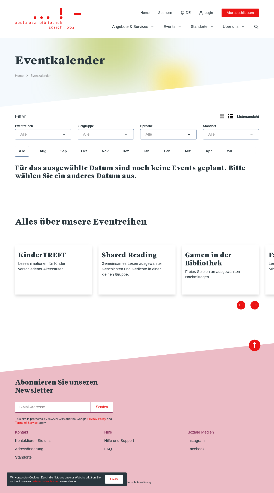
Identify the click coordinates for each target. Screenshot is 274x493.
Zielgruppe (86, 126)
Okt (84, 151)
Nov (105, 151)
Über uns (230, 26)
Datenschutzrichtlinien (45, 481)
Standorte (199, 26)
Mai (229, 151)
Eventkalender (40, 75)
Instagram (196, 440)
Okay (114, 479)
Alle (22, 151)
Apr (209, 151)
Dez (126, 151)
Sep (63, 151)
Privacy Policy (96, 418)
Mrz (188, 151)
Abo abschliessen (240, 13)
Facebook (196, 449)
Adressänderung (29, 449)
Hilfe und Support (119, 440)
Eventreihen (24, 126)
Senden (102, 407)
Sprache (146, 126)
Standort (209, 126)
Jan (146, 151)
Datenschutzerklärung (137, 482)
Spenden (165, 13)
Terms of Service (26, 422)
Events (169, 26)
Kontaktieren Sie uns (33, 440)
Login (208, 13)
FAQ (108, 449)
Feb (167, 151)
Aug (43, 151)
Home (145, 13)
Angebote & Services (130, 26)
